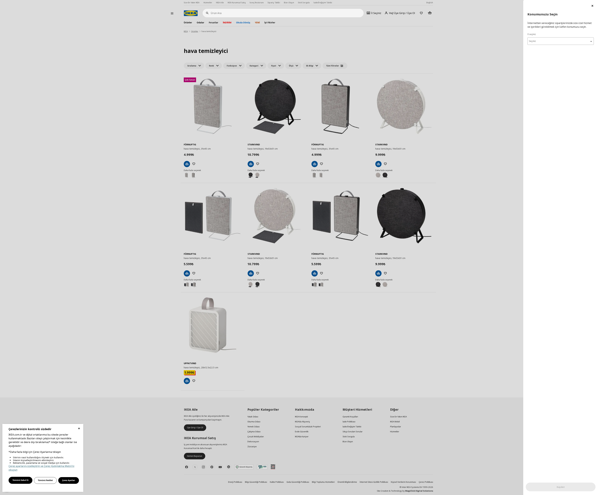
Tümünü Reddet (45, 480)
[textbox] (561, 41)
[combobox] (560, 41)
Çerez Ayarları (68, 480)
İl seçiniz (531, 34)
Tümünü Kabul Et (20, 480)
